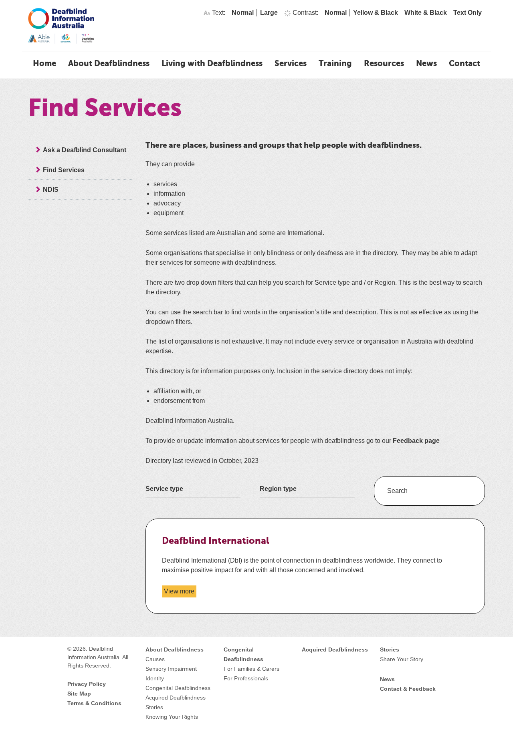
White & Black (425, 12)
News (426, 64)
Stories (154, 707)
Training (335, 64)
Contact (464, 64)
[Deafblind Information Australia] (61, 25)
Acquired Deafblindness (175, 697)
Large (269, 12)
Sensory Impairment (171, 669)
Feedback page (416, 440)
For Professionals (246, 678)
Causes (155, 659)
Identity (154, 678)
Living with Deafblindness (212, 64)
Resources (384, 64)
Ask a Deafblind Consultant (84, 150)
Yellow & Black (375, 12)
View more (180, 592)
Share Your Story (401, 659)
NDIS (51, 189)
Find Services (64, 170)
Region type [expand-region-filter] (278, 488)
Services (291, 64)
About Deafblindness (108, 64)
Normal (243, 12)
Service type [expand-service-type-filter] (164, 488)
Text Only (467, 12)
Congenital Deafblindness (177, 688)
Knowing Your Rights (171, 717)
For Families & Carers (251, 669)
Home (44, 64)
